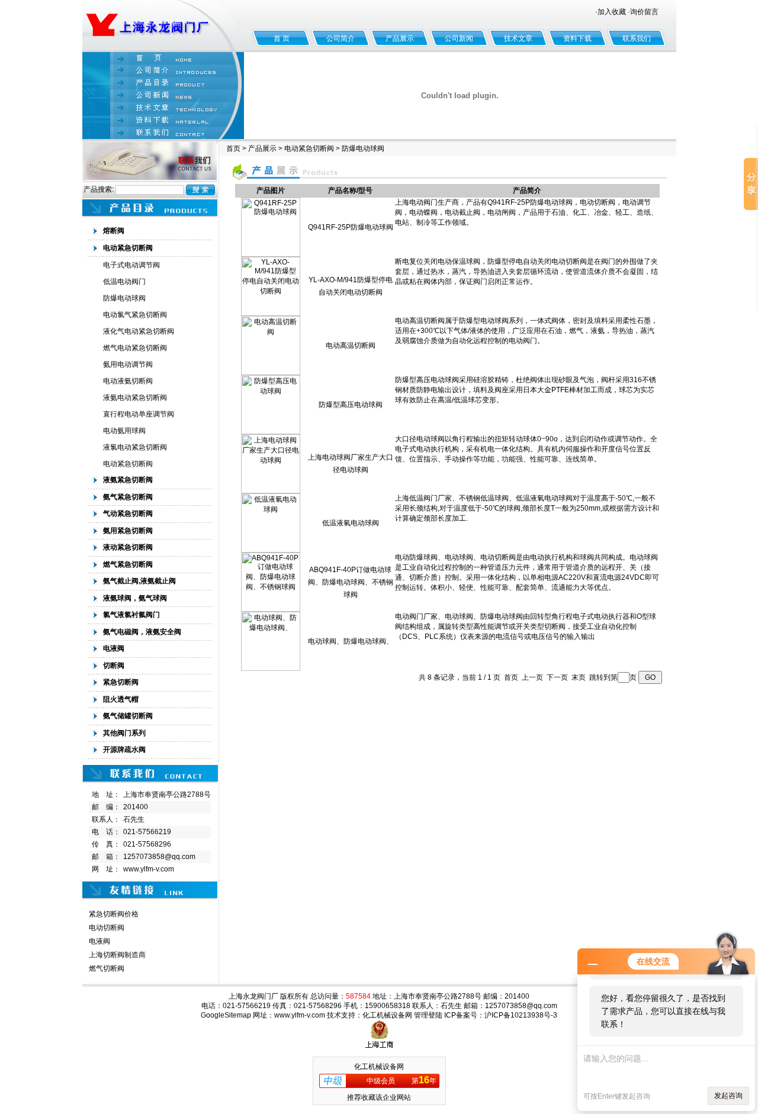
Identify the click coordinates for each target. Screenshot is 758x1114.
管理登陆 (428, 1015)
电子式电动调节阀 (131, 265)
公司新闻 (459, 38)
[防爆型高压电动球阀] (270, 432)
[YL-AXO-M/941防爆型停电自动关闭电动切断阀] (270, 313)
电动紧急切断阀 (128, 464)
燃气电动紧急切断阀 (135, 348)
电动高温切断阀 (350, 345)
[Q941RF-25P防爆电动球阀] (270, 254)
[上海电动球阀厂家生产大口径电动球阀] (270, 491)
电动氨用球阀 (124, 431)
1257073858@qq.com (159, 857)
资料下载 (577, 38)
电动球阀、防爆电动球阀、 (350, 641)
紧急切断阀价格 (114, 914)
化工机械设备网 (387, 1015)
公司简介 (340, 38)
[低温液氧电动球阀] (270, 550)
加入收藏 (612, 12)
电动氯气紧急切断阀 (135, 315)
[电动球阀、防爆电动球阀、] (270, 668)
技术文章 (518, 38)
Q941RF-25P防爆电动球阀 (350, 227)
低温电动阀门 (124, 281)
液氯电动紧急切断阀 (135, 447)
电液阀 (99, 941)
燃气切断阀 (106, 968)
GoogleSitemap (226, 1015)
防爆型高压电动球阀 (351, 405)
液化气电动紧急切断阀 (138, 331)
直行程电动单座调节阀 (138, 414)
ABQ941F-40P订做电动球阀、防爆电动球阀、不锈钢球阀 (350, 582)
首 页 (282, 38)
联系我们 (636, 38)
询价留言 (644, 12)
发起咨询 (728, 1096)
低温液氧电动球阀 (350, 523)
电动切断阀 (106, 928)
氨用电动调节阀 (128, 364)
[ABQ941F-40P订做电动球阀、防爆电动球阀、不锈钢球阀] (270, 609)
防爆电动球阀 (124, 298)
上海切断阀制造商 (117, 955)
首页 (233, 148)
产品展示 (400, 38)
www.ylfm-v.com (148, 869)
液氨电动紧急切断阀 (135, 397)
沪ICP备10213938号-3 (520, 1015)
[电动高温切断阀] (270, 373)
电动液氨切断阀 (128, 381)
